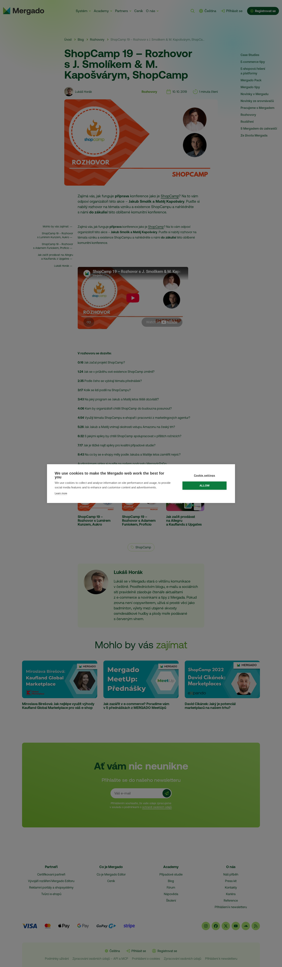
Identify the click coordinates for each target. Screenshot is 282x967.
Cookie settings (204, 475)
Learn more (61, 493)
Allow (205, 485)
